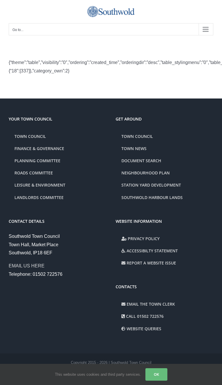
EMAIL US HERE (27, 265)
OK (156, 374)
